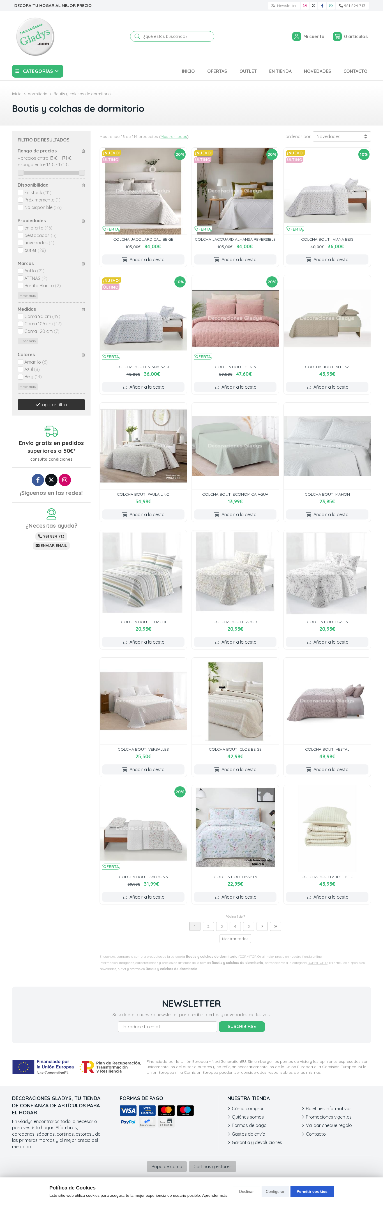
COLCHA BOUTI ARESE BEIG (327, 876)
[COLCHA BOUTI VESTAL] (327, 701)
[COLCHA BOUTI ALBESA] (327, 318)
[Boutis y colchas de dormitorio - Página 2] (262, 926)
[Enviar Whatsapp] (331, 5)
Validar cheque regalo (329, 1125)
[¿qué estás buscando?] (172, 36)
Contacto (316, 1134)
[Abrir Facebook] (322, 5)
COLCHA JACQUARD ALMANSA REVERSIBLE (235, 239)
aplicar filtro (54, 404)
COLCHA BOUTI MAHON (327, 494)
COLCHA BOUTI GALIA (327, 621)
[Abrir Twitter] (313, 5)
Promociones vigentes (329, 1117)
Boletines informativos (329, 1108)
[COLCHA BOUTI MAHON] (327, 446)
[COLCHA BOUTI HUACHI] (143, 573)
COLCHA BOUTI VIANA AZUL (143, 366)
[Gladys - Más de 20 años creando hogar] (35, 36)
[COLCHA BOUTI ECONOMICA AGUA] (235, 446)
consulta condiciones (51, 459)
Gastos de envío (248, 1134)
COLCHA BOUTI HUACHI (143, 621)
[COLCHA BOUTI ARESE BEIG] (327, 828)
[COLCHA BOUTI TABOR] (235, 573)
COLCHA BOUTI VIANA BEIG (327, 239)
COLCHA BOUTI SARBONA (143, 876)
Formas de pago (249, 1125)
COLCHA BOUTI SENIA (235, 366)
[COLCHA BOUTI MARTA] (235, 828)
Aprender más (214, 1195)
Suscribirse (242, 1026)
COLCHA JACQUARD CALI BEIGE (143, 239)
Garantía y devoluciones (257, 1142)
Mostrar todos (174, 136)
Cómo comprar (248, 1108)
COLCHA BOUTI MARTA (235, 876)
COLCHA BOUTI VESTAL (327, 749)
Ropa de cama (166, 1166)
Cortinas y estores (212, 1166)
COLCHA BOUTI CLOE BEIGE (235, 749)
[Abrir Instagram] (304, 5)
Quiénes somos (248, 1117)
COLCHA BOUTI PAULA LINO (143, 494)
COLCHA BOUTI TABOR (235, 621)
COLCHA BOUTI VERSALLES (143, 749)
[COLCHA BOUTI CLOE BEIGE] (235, 701)
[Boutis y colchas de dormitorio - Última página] (275, 926)
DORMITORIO (317, 963)
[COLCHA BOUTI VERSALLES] (143, 701)
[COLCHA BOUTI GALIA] (327, 573)
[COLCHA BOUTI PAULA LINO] (143, 446)
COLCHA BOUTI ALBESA (327, 366)
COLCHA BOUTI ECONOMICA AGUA (235, 494)
